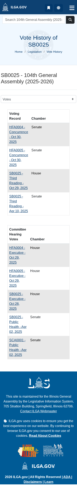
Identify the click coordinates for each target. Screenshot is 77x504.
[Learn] (49, 8)
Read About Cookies (45, 435)
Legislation (35, 51)
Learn (48, 482)
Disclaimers (33, 482)
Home (19, 51)
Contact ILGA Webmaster (38, 411)
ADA (67, 477)
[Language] (58, 8)
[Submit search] (70, 20)
